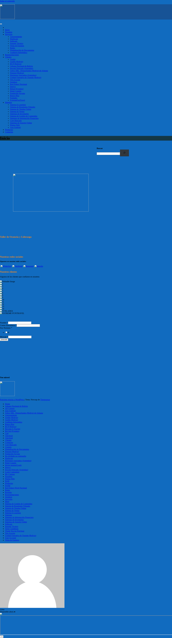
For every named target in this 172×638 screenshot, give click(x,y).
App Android (15, 127)
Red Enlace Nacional (18, 84)
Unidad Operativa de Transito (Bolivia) (25, 77)
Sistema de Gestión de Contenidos (23, 116)
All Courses (9, 408)
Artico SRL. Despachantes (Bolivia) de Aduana (29, 71)
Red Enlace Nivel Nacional (16, 488)
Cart (6, 433)
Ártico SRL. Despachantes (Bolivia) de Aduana (24, 413)
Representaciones (12, 55)
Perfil (7, 481)
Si (8, 332)
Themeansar (45, 400)
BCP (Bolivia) (15, 64)
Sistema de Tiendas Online (20, 109)
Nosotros (8, 32)
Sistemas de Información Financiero (24, 118)
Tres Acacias (15, 80)
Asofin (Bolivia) (16, 62)
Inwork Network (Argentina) (21, 68)
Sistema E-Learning (18, 105)
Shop (7, 501)
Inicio (7, 30)
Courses (8, 447)
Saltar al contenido (7, 1)
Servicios (8, 34)
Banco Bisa (14, 96)
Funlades (13, 98)
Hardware (14, 39)
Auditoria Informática (18, 52)
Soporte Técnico (16, 43)
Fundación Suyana (17, 93)
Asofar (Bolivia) (11, 417)
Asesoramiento (16, 37)
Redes (12, 48)
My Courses (10, 474)
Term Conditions (11, 529)
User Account (10, 538)
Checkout (9, 436)
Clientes (8, 57)
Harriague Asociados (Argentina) (18, 461)
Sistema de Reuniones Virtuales (22, 107)
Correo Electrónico (8, 325)
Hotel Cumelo (15, 91)
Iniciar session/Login (13, 465)
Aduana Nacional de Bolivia (21, 66)
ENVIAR (4, 340)
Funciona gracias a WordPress (12, 400)
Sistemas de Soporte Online (21, 123)
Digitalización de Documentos (22, 50)
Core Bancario (16, 121)
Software (13, 41)
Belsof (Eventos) (16, 89)
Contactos (9, 132)
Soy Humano (6, 328)
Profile (7, 486)
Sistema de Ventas (17, 111)
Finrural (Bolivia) (17, 73)
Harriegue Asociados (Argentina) (23, 75)
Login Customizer (12, 472)
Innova (13, 86)
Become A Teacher (12, 429)
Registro (8, 492)
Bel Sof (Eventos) (12, 431)
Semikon (13, 82)
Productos (9, 130)
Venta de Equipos (17, 46)
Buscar (100, 148)
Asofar (12, 59)
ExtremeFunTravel (17, 100)
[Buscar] (124, 153)
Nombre (4, 323)
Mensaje (4, 337)
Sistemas (8, 102)
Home (7, 404)
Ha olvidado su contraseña (15, 456)
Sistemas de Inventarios (19, 114)
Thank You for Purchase (14, 531)
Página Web (15, 125)
